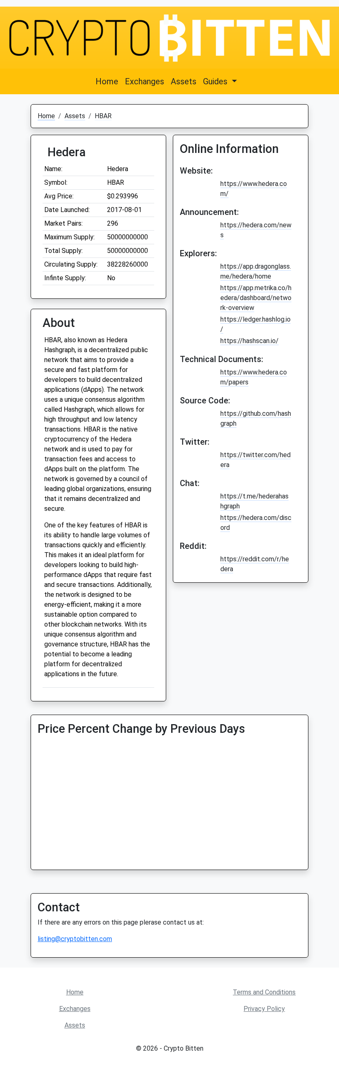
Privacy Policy (264, 1009)
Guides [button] (216, 81)
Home (106, 81)
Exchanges (144, 81)
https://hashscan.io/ (249, 341)
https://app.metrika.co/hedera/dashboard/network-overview (255, 298)
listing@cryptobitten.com (75, 939)
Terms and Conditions (264, 992)
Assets (183, 81)
